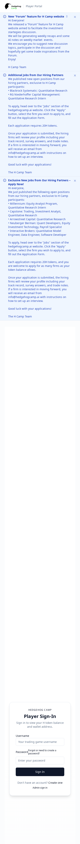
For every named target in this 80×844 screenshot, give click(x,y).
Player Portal (34, 6)
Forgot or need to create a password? (42, 752)
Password (22, 752)
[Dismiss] (75, 17)
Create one (55, 782)
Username (22, 736)
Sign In (40, 772)
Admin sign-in (40, 787)
